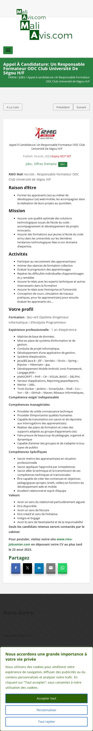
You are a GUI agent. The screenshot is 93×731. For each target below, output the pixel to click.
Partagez (19, 557)
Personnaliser (46, 710)
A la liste (13, 107)
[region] (46, 689)
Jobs (22, 77)
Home (12, 77)
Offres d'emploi (45, 164)
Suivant (81, 107)
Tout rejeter (46, 722)
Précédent (63, 107)
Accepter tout (46, 698)
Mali (62, 164)
